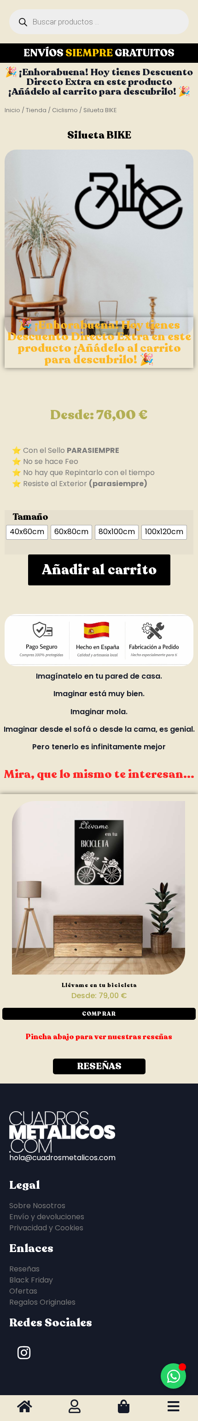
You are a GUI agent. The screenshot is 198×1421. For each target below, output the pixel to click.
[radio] (26, 532)
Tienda (36, 110)
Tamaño (30, 517)
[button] (99, 1014)
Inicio (12, 110)
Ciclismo (65, 110)
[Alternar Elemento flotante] (173, 1376)
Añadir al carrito (99, 569)
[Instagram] (24, 1352)
